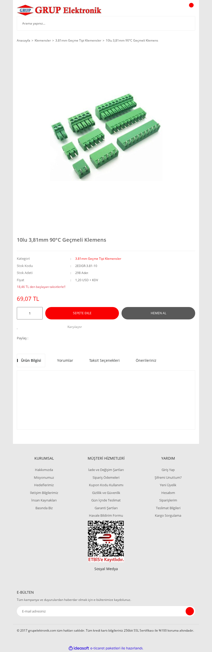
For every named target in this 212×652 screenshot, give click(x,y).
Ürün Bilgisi (31, 360)
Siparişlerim (168, 500)
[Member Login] (173, 10)
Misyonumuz (44, 477)
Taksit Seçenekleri (104, 360)
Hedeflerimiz (44, 485)
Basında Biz (44, 508)
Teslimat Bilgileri (168, 508)
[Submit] (190, 611)
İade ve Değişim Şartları (106, 469)
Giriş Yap (168, 469)
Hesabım (168, 492)
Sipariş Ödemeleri (106, 477)
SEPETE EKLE (82, 313)
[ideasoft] (79, 648)
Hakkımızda (44, 469)
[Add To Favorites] (19, 327)
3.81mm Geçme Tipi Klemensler (98, 258)
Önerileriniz (146, 360)
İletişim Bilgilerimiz (44, 492)
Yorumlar (65, 360)
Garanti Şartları (106, 508)
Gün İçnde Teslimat (106, 500)
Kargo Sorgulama (168, 515)
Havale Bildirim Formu (106, 515)
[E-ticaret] (105, 648)
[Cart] (190, 10)
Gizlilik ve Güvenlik (106, 492)
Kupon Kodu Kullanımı (106, 485)
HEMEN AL (158, 313)
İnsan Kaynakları (44, 500)
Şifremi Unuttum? (168, 477)
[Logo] (59, 10)
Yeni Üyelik (168, 485)
